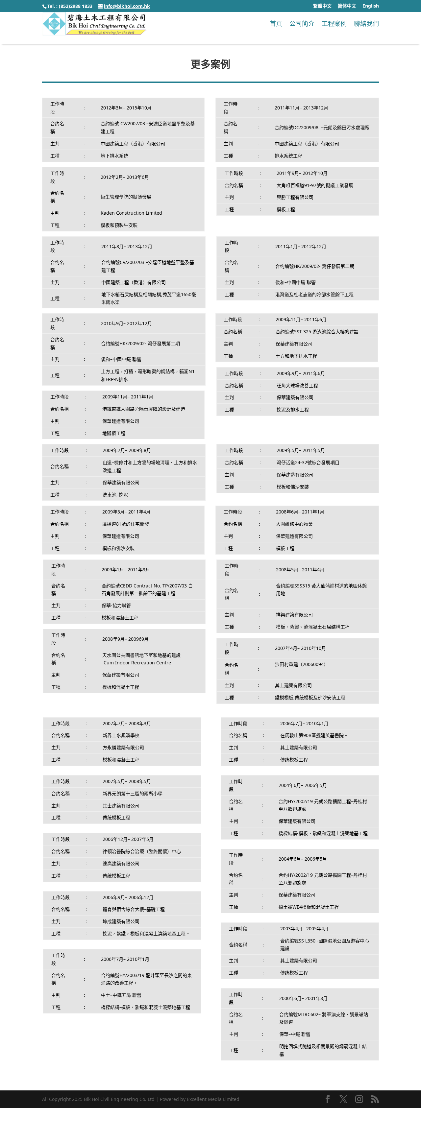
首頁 (276, 23)
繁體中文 (322, 6)
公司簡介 (301, 23)
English (370, 6)
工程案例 (334, 23)
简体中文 (347, 6)
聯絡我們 (366, 23)
